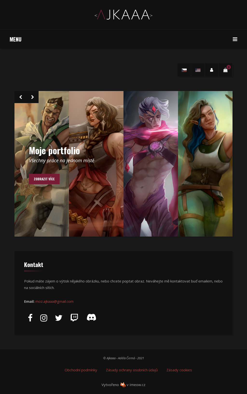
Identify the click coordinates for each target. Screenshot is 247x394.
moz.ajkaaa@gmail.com (54, 301)
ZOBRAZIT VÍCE (44, 178)
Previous (20, 97)
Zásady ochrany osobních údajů (132, 369)
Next (33, 97)
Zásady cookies (179, 369)
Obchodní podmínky (81, 369)
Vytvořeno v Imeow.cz (123, 384)
